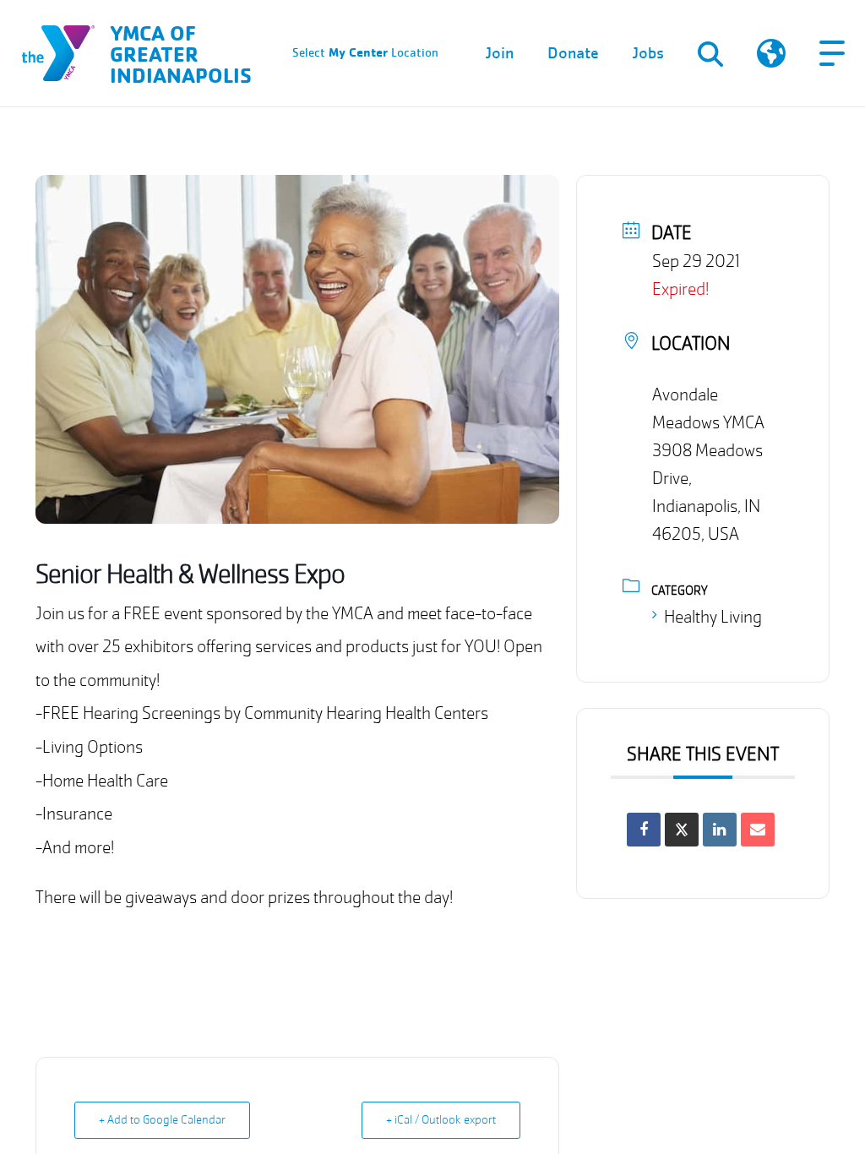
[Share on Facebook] (644, 829)
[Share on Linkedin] (720, 829)
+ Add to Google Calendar (162, 1120)
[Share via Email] (758, 829)
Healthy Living (713, 617)
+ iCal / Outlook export (441, 1120)
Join (500, 53)
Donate (573, 53)
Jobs (648, 53)
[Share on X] (682, 829)
